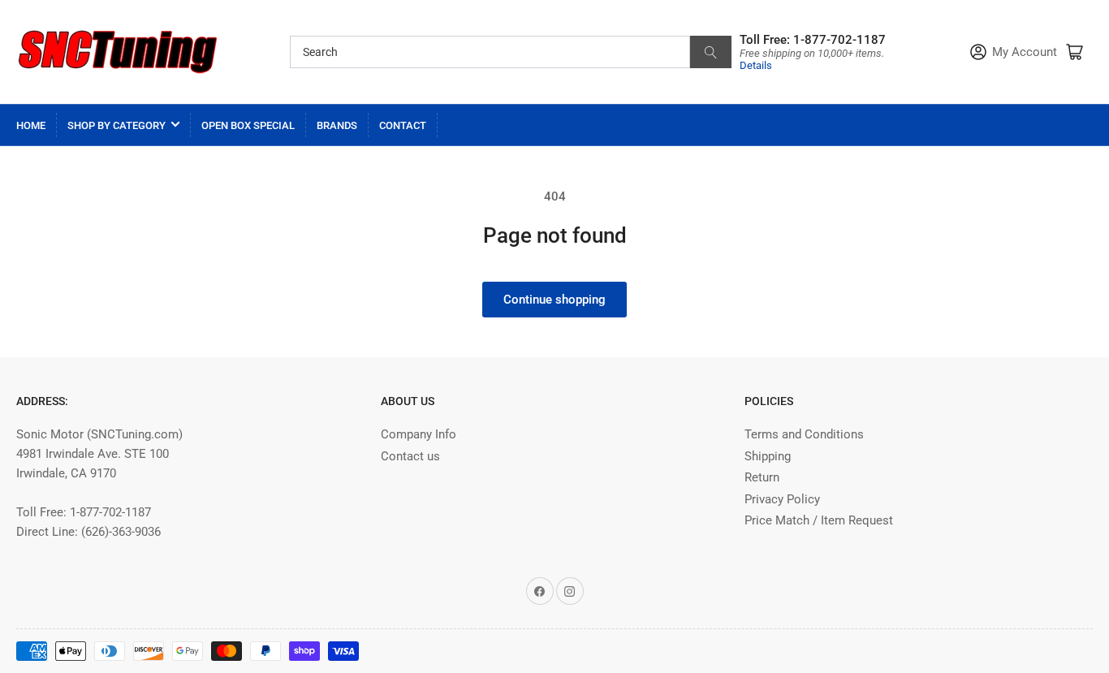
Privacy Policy (782, 499)
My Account (1024, 52)
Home (30, 125)
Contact (402, 125)
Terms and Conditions (804, 434)
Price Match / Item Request (818, 520)
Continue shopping (554, 299)
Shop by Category (116, 125)
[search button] (710, 52)
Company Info (418, 434)
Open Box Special (248, 125)
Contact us (410, 456)
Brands (337, 125)
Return (761, 477)
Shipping (767, 456)
